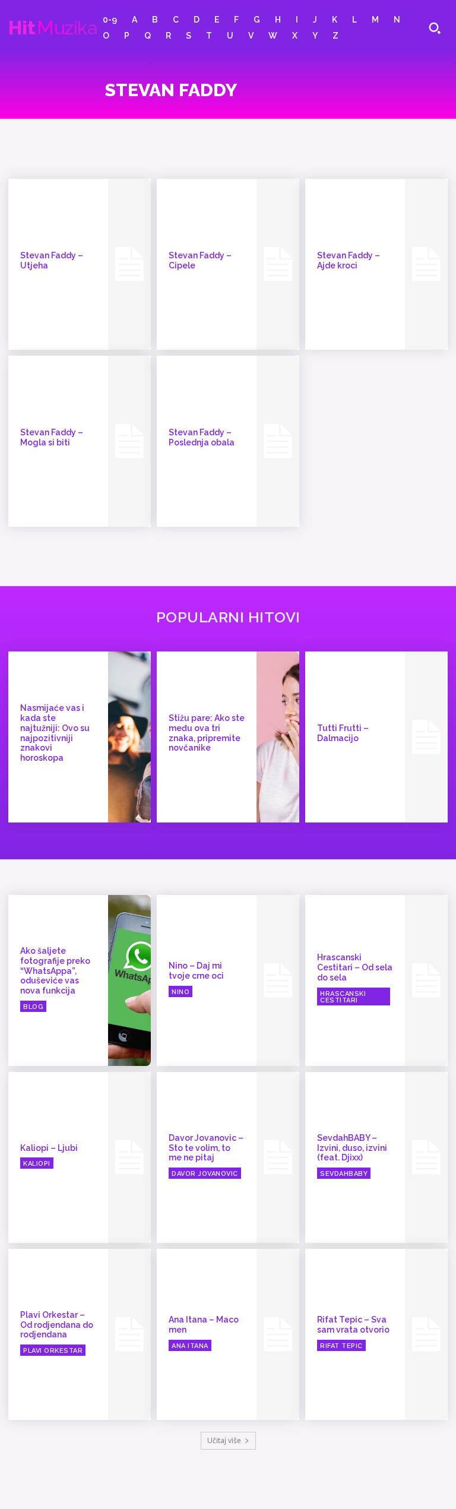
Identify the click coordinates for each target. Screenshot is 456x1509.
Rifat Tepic (341, 1346)
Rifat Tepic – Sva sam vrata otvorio (353, 1324)
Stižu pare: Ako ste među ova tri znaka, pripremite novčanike (207, 732)
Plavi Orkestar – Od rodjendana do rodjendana (56, 1325)
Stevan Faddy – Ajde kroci (348, 260)
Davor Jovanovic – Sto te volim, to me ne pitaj (206, 1148)
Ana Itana (190, 1346)
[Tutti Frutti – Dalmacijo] (426, 736)
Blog (33, 1007)
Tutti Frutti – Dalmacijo (343, 733)
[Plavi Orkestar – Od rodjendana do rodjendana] (129, 1334)
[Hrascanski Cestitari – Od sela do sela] (426, 980)
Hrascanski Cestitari (343, 997)
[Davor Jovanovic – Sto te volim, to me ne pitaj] (277, 1157)
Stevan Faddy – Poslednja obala (202, 437)
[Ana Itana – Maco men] (277, 1334)
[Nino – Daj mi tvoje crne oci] (277, 980)
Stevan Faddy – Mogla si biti (51, 437)
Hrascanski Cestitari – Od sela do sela (354, 967)
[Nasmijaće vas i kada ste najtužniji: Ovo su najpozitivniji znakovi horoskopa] (129, 736)
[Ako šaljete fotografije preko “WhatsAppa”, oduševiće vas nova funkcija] (129, 980)
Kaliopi (36, 1164)
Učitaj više (224, 1440)
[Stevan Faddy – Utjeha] (129, 264)
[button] (435, 28)
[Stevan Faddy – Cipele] (277, 264)
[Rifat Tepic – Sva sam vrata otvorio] (426, 1334)
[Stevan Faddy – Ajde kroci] (426, 264)
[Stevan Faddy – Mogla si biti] (129, 441)
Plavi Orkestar (53, 1351)
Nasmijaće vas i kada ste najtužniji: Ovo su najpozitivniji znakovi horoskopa (55, 733)
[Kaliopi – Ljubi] (129, 1157)
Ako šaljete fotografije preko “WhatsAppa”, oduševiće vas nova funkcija (55, 970)
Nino (180, 992)
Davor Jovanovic (205, 1174)
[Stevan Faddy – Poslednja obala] (277, 441)
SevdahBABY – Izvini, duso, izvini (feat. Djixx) (352, 1148)
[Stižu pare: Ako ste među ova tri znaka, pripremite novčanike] (277, 736)
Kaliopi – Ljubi (49, 1148)
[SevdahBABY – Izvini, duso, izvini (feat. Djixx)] (426, 1157)
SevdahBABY (344, 1174)
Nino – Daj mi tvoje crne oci (196, 970)
